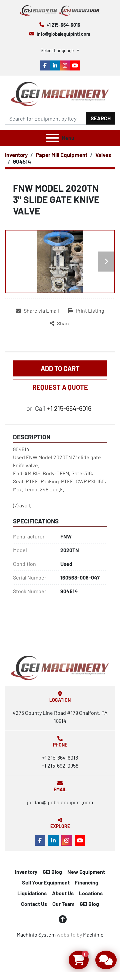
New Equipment (86, 871)
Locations (91, 893)
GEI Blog (52, 871)
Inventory (26, 871)
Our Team (63, 904)
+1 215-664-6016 (63, 25)
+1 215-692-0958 (60, 765)
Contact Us (34, 904)
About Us (63, 893)
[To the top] (63, 919)
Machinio (93, 934)
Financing (86, 882)
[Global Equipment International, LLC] (60, 667)
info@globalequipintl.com (63, 34)
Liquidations (32, 893)
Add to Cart (60, 368)
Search (101, 118)
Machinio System (36, 934)
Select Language (57, 50)
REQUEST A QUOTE (60, 387)
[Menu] (52, 138)
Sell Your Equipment (46, 882)
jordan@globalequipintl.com (60, 802)
